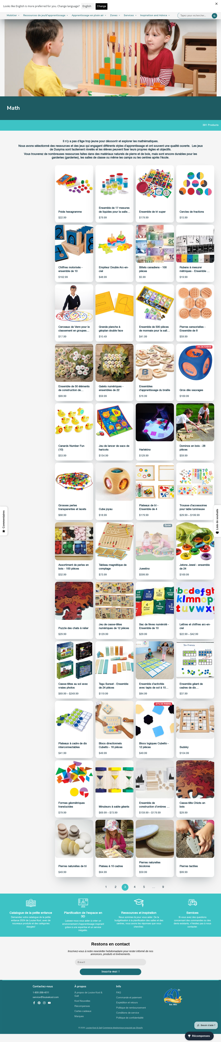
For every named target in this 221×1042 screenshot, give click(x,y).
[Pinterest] (39, 1002)
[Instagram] (44, 1002)
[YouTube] (49, 1002)
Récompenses (82, 1006)
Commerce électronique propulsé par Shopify (123, 1028)
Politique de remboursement (131, 1008)
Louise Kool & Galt (94, 1028)
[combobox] (197, 15)
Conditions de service (127, 1013)
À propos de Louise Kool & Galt (88, 994)
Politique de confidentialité (129, 1018)
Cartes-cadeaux (82, 1011)
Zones (113, 15)
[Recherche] (214, 16)
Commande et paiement (129, 997)
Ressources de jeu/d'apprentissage (44, 15)
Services (129, 15)
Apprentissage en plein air (88, 15)
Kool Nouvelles (82, 1001)
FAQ (118, 992)
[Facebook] (34, 1002)
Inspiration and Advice (153, 15)
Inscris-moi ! (111, 972)
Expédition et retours (127, 1002)
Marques (79, 1016)
